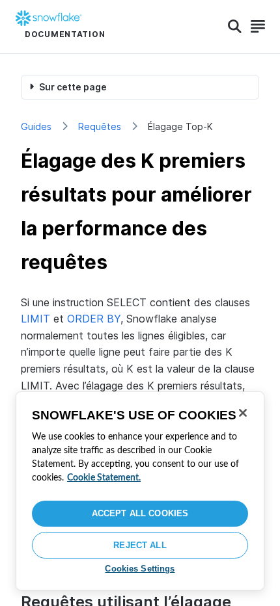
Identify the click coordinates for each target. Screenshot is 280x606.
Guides (36, 126)
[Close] (243, 413)
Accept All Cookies (140, 513)
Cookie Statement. (104, 477)
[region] (140, 490)
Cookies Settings (140, 568)
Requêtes (99, 126)
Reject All (139, 545)
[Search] (235, 26)
